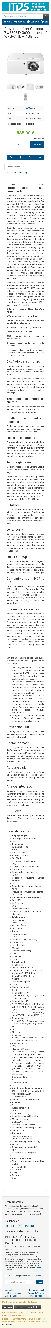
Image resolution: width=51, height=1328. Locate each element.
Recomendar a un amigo (18, 172)
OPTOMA (30, 108)
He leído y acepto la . (25, 1276)
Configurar (8, 1307)
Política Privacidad (13, 1293)
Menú (9, 21)
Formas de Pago (35, 1296)
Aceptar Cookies (33, 1307)
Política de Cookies (36, 1293)
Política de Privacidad (32, 1276)
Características (13, 167)
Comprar (37, 144)
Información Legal (36, 1290)
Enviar (39, 1282)
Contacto (34, 21)
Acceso (21, 21)
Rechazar (19, 1307)
